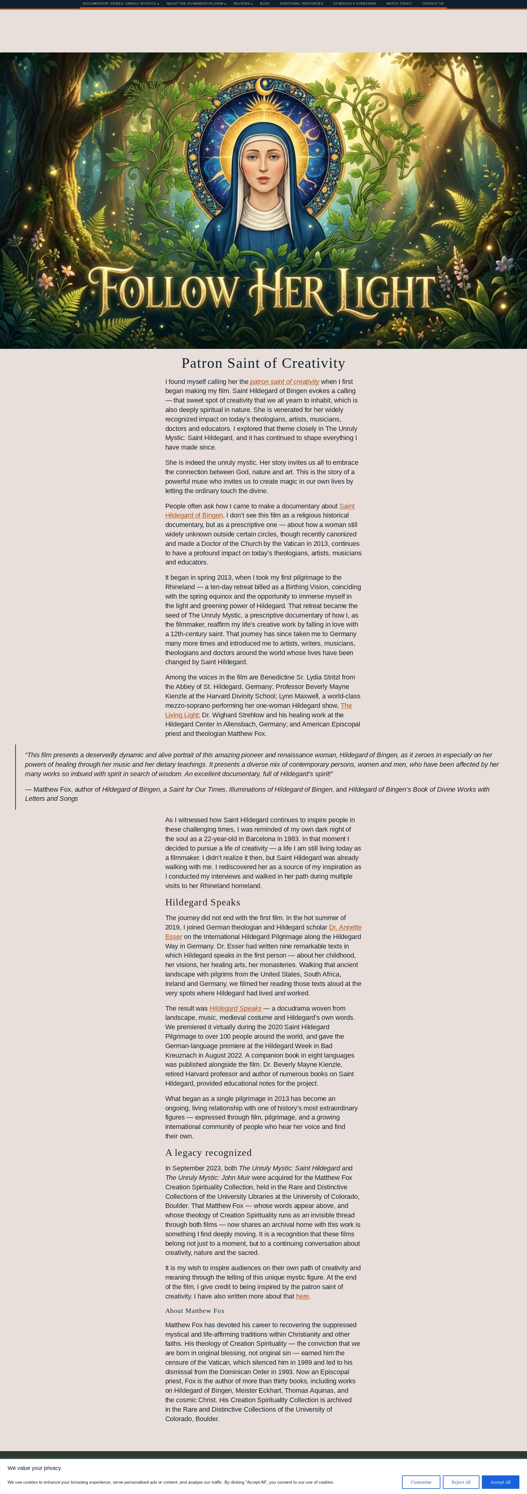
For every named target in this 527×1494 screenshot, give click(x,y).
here (302, 1296)
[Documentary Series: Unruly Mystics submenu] (158, 3)
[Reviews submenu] (251, 3)
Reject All (461, 1482)
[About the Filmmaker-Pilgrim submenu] (225, 3)
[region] (263, 1476)
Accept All (501, 1482)
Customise (421, 1482)
